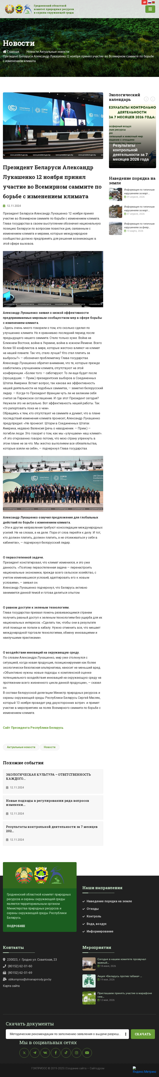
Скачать (143, 1034)
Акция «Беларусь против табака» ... (120, 976)
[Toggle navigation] (150, 9)
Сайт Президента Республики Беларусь (33, 728)
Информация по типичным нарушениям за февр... (139, 225)
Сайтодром (97, 1068)
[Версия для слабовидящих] (144, 2)
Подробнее (16, 926)
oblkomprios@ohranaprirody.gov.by (29, 979)
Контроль (94, 916)
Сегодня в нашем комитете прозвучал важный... (122, 961)
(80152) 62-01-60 (20, 966)
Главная (12, 51)
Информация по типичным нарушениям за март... (139, 191)
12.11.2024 (13, 205)
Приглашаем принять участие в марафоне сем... (125, 995)
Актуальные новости (54, 51)
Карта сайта (11, 986)
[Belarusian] (153, 2)
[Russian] (150, 2)
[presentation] (146, 99)
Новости (33, 51)
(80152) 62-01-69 (20, 973)
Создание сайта (76, 1068)
